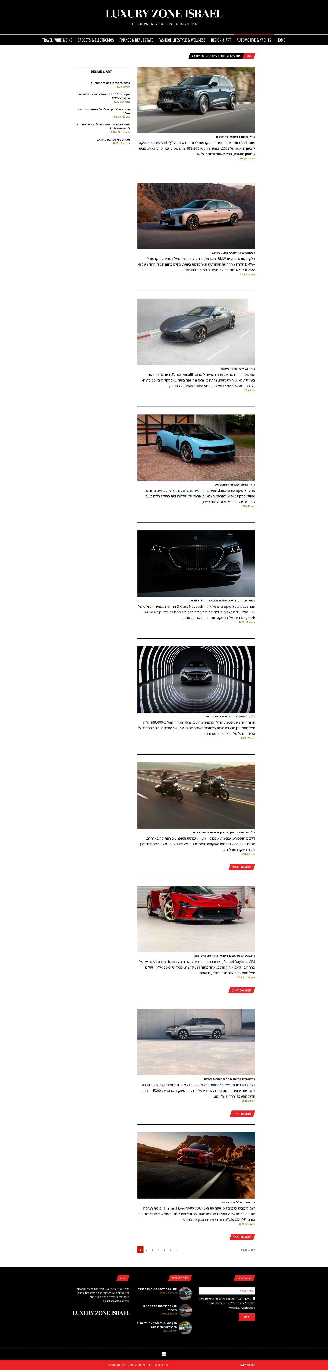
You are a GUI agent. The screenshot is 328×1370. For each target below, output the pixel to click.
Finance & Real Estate (136, 40)
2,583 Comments (242, 1237)
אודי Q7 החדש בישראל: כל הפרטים (235, 136)
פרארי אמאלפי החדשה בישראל (238, 368)
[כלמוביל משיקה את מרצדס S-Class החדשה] (196, 711)
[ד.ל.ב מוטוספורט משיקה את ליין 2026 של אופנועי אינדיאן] (196, 827)
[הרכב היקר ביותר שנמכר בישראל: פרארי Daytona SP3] (196, 950)
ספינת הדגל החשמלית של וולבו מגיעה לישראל (229, 1079)
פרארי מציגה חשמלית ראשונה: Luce (235, 484)
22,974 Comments (241, 990)
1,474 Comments (242, 1114)
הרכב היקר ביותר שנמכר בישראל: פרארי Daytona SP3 (224, 955)
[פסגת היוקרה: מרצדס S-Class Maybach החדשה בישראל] (196, 595)
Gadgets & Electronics (95, 40)
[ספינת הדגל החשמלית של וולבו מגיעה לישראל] (196, 1074)
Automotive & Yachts (254, 40)
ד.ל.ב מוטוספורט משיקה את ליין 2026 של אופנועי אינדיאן (223, 832)
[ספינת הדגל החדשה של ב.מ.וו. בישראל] (196, 247)
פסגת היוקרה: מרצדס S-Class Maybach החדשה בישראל (222, 600)
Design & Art (221, 40)
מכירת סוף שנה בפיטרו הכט (113, 139)
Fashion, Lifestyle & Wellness (182, 40)
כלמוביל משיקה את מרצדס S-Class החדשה (230, 716)
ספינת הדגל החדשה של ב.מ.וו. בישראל (233, 252)
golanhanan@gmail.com (116, 1301)
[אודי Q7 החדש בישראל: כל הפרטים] (196, 132)
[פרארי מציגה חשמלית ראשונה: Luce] (196, 479)
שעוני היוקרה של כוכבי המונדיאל (110, 82)
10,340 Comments (241, 867)
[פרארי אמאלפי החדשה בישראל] (196, 363)
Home (281, 40)
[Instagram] (164, 1354)
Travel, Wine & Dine (57, 40)
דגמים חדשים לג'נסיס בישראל (238, 1202)
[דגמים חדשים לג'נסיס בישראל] (196, 1197)
